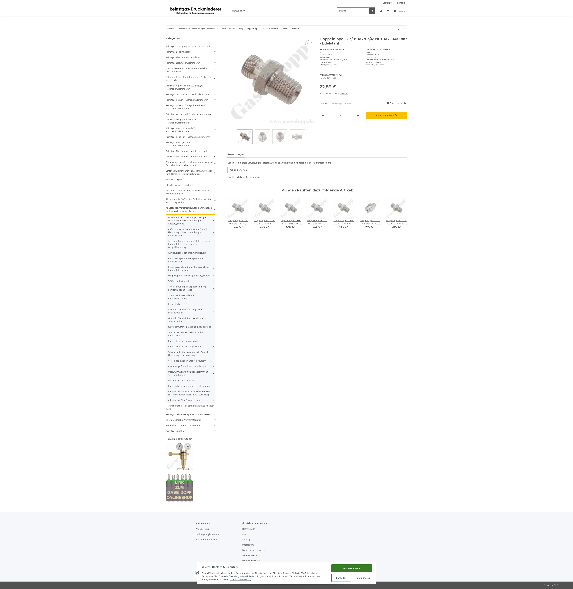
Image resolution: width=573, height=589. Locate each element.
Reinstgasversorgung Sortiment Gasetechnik (188, 46)
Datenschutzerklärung (240, 579)
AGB (244, 534)
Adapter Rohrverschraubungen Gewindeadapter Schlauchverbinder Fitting (189, 209)
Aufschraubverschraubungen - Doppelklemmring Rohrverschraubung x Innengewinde (187, 232)
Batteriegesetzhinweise (254, 550)
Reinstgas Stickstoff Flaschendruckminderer (188, 94)
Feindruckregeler (174, 179)
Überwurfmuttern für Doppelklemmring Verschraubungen (188, 373)
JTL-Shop (557, 585)
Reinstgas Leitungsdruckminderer (183, 62)
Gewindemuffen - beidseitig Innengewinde (189, 326)
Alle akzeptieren (351, 568)
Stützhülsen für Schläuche (181, 380)
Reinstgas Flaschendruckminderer (183, 57)
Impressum (248, 544)
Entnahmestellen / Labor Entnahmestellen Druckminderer (187, 70)
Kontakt (401, 2)
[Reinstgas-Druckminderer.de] (195, 11)
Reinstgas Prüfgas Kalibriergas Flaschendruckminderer (181, 121)
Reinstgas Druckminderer (178, 51)
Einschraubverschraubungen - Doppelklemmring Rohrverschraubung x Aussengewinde (187, 220)
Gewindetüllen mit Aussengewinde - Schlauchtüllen (186, 311)
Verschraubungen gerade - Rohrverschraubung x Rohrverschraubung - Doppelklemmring (189, 244)
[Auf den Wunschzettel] (308, 43)
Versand (344, 93)
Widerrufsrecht (250, 555)
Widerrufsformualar (252, 560)
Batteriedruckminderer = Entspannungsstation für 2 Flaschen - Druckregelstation (189, 172)
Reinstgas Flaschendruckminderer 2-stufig (187, 156)
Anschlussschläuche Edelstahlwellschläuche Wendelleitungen (188, 192)
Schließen (341, 578)
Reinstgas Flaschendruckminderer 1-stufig (187, 151)
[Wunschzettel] (387, 11)
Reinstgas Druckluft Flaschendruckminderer (188, 136)
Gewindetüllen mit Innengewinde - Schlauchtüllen (185, 320)
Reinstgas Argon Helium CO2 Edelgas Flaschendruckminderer (184, 87)
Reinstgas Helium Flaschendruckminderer (187, 99)
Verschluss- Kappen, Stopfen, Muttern (187, 360)
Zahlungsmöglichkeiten (207, 534)
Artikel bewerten (238, 169)
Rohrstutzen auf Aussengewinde (184, 346)
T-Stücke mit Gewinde (179, 281)
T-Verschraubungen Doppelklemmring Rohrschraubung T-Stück (187, 288)
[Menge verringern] (323, 115)
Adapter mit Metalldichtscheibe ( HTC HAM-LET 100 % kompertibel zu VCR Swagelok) (190, 393)
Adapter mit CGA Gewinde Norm (184, 400)
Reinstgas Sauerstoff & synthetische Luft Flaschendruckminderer (186, 107)
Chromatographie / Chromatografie (183, 419)
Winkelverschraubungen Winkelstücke (187, 252)
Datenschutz (248, 528)
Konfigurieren (363, 578)
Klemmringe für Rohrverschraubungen (187, 366)
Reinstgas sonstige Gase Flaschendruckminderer (178, 144)
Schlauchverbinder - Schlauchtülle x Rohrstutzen (186, 334)
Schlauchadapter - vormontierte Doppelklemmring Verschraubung (188, 354)
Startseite (387, 2)
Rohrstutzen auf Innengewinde (183, 341)
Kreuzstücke (174, 304)
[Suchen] (372, 10)
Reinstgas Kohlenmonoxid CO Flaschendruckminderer (180, 130)
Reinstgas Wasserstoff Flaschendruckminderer (189, 114)
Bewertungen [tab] (236, 154)
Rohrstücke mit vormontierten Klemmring (189, 386)
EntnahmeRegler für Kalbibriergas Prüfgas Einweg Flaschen (189, 79)
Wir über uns (202, 528)
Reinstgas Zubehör (175, 431)
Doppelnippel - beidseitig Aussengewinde (189, 275)
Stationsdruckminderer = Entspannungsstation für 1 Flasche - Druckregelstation (189, 164)
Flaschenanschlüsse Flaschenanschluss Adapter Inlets (190, 407)
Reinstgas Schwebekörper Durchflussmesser (188, 414)
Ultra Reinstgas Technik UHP (180, 185)
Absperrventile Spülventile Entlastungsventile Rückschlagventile (188, 201)
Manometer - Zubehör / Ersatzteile (183, 425)
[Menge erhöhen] (357, 115)
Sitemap (246, 539)
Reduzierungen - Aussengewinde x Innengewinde (185, 260)
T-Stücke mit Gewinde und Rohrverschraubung (181, 297)
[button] (381, 11)
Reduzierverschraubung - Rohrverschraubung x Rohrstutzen (189, 269)
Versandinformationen (207, 539)
